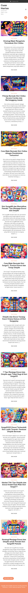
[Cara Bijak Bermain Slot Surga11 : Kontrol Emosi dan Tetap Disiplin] (14, 250)
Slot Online (14, 38)
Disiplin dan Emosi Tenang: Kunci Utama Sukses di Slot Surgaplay (14, 319)
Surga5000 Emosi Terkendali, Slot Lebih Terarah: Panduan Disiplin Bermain (14, 429)
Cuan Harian (5, 7)
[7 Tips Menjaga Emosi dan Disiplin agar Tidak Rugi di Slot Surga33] (14, 359)
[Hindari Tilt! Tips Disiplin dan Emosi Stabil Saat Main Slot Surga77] (14, 470)
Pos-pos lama (8, 578)
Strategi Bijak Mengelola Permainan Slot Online (14, 42)
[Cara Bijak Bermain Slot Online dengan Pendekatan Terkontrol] (14, 138)
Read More (14, 70)
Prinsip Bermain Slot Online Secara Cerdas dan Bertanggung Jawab (14, 98)
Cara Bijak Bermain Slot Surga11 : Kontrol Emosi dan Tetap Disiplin (14, 265)
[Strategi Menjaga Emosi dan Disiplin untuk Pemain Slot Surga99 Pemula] (14, 527)
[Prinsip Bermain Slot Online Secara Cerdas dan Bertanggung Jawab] (14, 83)
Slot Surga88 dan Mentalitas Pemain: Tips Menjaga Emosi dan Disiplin (14, 208)
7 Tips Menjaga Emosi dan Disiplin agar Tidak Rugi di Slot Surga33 (14, 374)
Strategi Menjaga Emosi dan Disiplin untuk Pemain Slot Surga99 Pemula (14, 541)
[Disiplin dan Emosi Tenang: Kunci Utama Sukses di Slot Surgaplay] (14, 304)
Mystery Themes (21, 587)
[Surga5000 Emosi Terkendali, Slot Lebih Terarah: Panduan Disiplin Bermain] (14, 414)
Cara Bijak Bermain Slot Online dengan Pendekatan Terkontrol (14, 153)
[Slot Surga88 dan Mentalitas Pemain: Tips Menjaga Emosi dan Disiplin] (14, 194)
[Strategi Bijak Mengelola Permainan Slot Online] (14, 28)
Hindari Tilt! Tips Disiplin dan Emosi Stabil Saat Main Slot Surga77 (14, 485)
